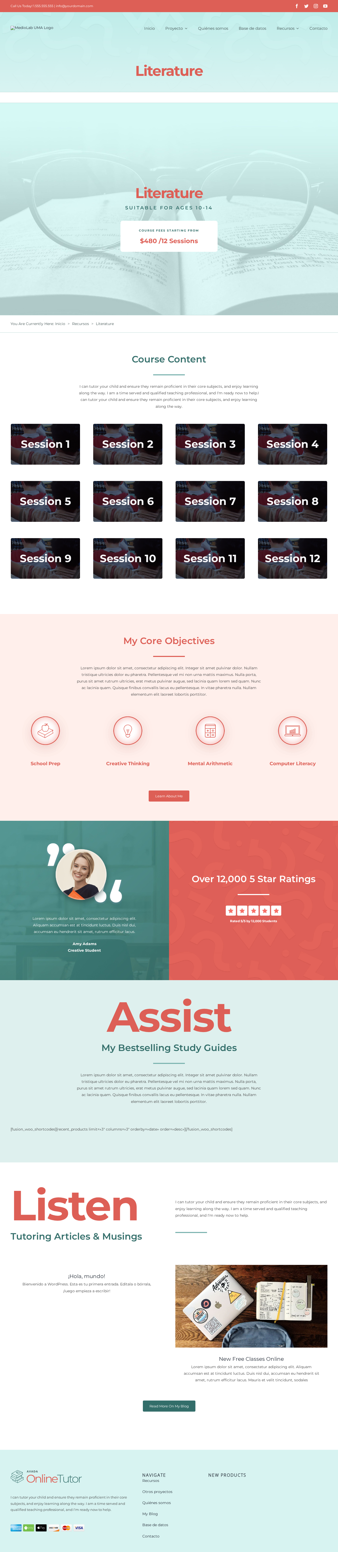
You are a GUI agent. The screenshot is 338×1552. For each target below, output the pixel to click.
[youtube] (325, 6)
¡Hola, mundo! (86, 1276)
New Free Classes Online (251, 1359)
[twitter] (306, 6)
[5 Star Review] (253, 907)
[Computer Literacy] (292, 710)
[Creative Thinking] (128, 710)
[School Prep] (45, 710)
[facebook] (297, 6)
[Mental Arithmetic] (210, 710)
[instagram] (316, 6)
